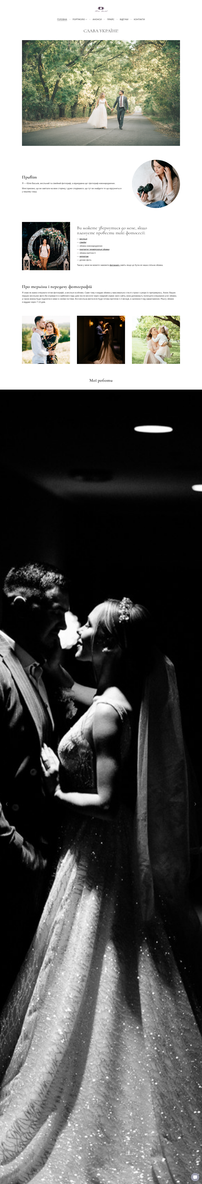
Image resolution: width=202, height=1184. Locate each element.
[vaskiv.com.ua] (101, 9)
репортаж (84, 256)
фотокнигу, (115, 265)
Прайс (110, 19)
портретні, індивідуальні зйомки (94, 249)
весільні (83, 239)
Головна (62, 19)
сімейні (83, 242)
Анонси (97, 19)
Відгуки (124, 19)
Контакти (139, 19)
